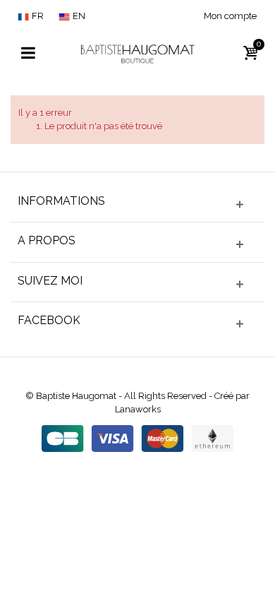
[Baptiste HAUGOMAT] (137, 52)
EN (79, 16)
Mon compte (230, 16)
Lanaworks (138, 409)
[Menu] (28, 53)
